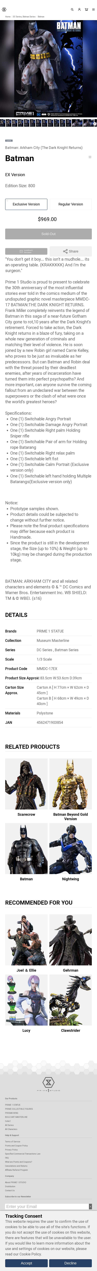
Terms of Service (12, 1141)
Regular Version (70, 204)
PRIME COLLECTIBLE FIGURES (19, 1109)
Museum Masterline (53, 640)
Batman (41, 16)
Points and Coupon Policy (16, 1145)
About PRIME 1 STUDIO (15, 1182)
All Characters (11, 1129)
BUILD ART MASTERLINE (16, 1117)
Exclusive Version (26, 204)
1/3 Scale (44, 659)
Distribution (10, 1186)
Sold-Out (48, 234)
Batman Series (29, 16)
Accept (26, 1263)
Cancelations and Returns (16, 1166)
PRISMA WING (11, 1113)
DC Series (17, 16)
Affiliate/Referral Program (16, 1170)
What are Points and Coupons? (18, 1162)
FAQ (7, 1158)
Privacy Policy (11, 1150)
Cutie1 (8, 1121)
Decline (70, 1263)
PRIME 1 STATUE (50, 631)
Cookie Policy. (30, 1254)
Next (94, 123)
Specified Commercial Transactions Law (22, 1154)
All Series (9, 1125)
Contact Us (10, 1190)
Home (7, 16)
